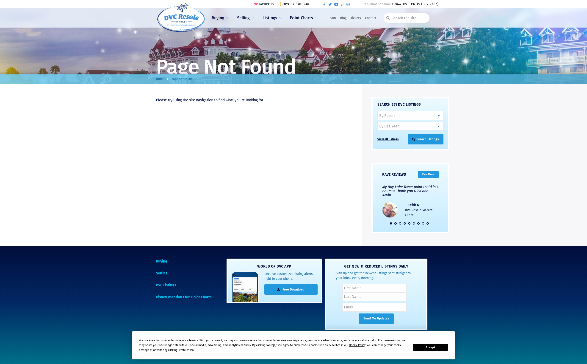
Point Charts (301, 17)
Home (160, 79)
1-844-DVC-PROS (415, 4)
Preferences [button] (186, 350)
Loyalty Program (296, 4)
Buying (218, 17)
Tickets (356, 18)
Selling (243, 17)
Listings (270, 17)
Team (332, 18)
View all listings (388, 139)
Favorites (266, 4)
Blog (343, 18)
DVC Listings (166, 285)
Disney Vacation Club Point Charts (184, 297)
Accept (430, 347)
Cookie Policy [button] (357, 345)
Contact (370, 18)
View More (428, 174)
